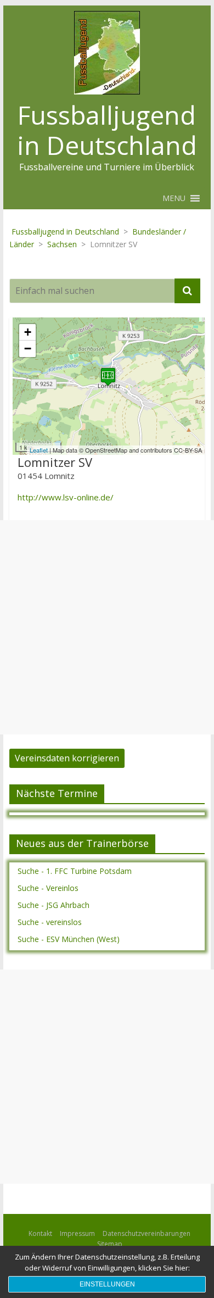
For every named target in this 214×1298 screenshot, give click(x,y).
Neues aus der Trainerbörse (82, 843)
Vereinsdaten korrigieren (67, 758)
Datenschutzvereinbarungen (146, 1233)
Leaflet (39, 449)
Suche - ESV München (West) (69, 939)
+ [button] (27, 332)
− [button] (27, 348)
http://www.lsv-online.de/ (66, 497)
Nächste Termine (57, 793)
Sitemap (109, 1244)
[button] (173, 198)
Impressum (77, 1233)
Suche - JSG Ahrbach (53, 905)
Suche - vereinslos (50, 922)
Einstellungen (107, 1284)
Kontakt (40, 1233)
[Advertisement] (107, 627)
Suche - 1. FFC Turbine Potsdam (75, 871)
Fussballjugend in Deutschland (107, 130)
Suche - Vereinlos (48, 888)
